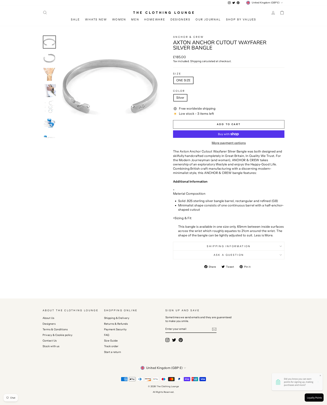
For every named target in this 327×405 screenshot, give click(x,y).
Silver (180, 98)
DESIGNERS (180, 19)
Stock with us (51, 346)
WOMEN (119, 19)
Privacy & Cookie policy (57, 335)
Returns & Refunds (116, 323)
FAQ (106, 335)
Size (177, 73)
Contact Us (50, 340)
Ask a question (229, 254)
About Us (48, 318)
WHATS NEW (96, 19)
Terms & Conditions (55, 329)
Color (179, 90)
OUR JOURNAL (208, 19)
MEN (135, 19)
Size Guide (111, 340)
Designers (49, 323)
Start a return (112, 352)
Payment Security (115, 329)
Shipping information (229, 246)
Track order (111, 346)
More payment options (229, 143)
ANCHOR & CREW (188, 36)
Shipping (195, 61)
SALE (75, 19)
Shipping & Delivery (116, 318)
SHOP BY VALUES (241, 19)
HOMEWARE (154, 19)
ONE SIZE (183, 80)
